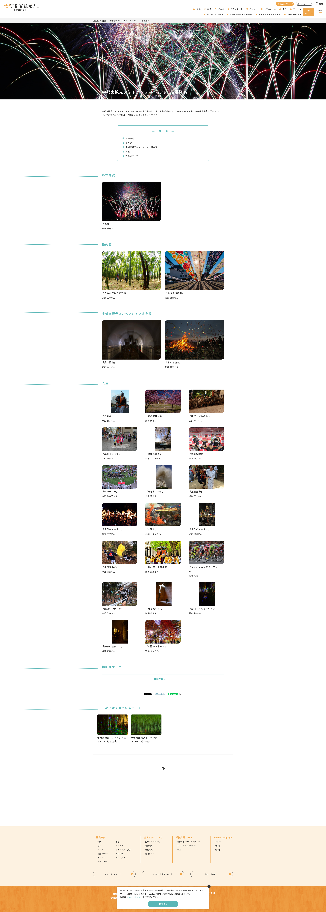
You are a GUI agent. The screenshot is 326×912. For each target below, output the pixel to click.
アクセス (297, 9)
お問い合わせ (210, 874)
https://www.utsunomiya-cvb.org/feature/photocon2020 (112, 728)
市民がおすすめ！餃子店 (270, 14)
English (218, 841)
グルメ (221, 9)
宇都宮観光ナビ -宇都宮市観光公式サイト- (22, 7)
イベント (253, 9)
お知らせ (119, 853)
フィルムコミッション (186, 845)
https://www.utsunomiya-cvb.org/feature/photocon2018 (146, 728)
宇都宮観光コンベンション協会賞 (141, 147)
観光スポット (237, 9)
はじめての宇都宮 (215, 14)
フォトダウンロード (113, 874)
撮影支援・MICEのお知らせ (188, 841)
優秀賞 (128, 142)
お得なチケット (294, 14)
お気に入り (308, 13)
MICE (179, 849)
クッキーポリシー (134, 897)
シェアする (160, 693)
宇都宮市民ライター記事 (241, 14)
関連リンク (149, 853)
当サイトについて (152, 841)
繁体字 (218, 849)
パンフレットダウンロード (162, 874)
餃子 (209, 9)
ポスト (149, 694)
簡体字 (218, 845)
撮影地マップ (131, 155)
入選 (127, 151)
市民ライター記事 (123, 849)
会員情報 (149, 849)
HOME (96, 20)
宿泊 (285, 9)
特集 (199, 9)
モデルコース (270, 9)
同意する (163, 903)
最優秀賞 (129, 138)
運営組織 (149, 845)
